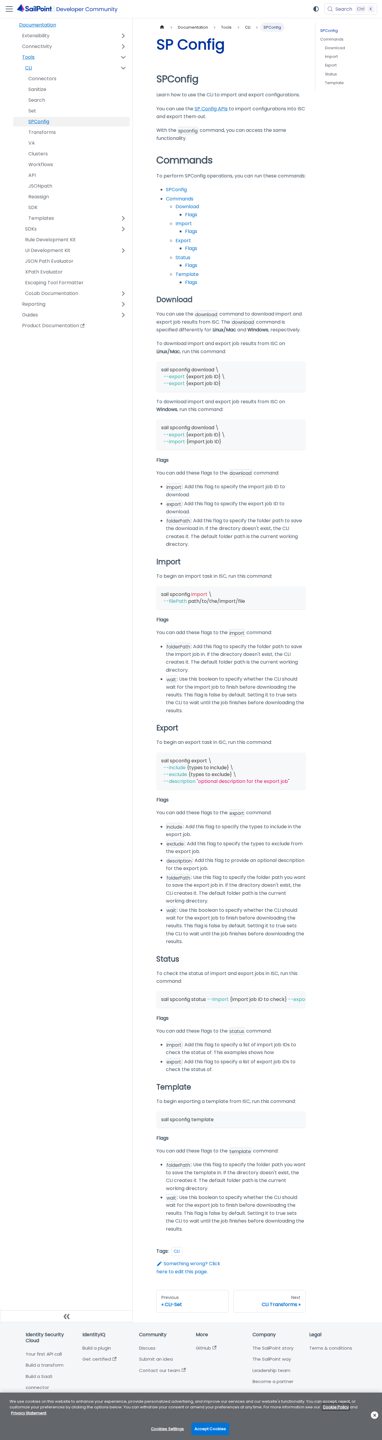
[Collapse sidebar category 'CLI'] (123, 68)
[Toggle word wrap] (287, 999)
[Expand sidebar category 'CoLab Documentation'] (123, 293)
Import (183, 223)
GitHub (203, 1348)
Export (183, 240)
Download (187, 206)
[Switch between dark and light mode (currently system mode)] (316, 9)
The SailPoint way (271, 1359)
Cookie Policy (336, 1407)
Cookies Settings (167, 1429)
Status (182, 257)
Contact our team (159, 1370)
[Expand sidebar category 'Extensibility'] (123, 36)
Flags (191, 214)
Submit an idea (156, 1359)
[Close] (374, 1415)
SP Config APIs (211, 108)
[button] (71, 218)
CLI (177, 1251)
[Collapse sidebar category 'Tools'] (123, 57)
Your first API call (44, 1354)
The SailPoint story (272, 1348)
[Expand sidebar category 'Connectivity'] (123, 46)
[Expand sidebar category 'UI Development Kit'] (123, 250)
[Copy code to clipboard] (298, 369)
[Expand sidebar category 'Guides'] (123, 315)
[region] (191, 1416)
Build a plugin (96, 1348)
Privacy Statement (28, 1413)
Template (187, 274)
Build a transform (45, 1365)
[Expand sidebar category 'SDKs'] (123, 229)
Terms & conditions (330, 1348)
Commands (179, 198)
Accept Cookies (210, 1429)
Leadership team (271, 1370)
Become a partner (272, 1381)
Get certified (96, 1359)
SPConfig (176, 189)
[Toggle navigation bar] (9, 8)
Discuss (147, 1348)
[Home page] (162, 27)
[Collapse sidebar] (66, 1316)
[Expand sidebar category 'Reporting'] (123, 304)
